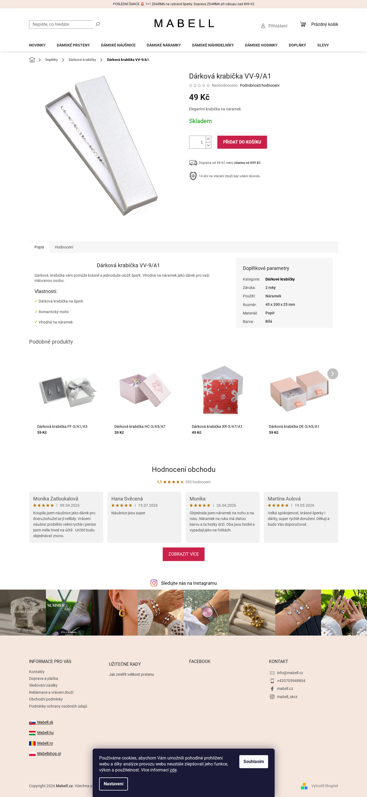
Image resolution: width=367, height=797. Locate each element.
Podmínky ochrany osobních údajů (58, 706)
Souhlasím (253, 761)
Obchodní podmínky (46, 699)
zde (173, 770)
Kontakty (37, 672)
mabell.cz (285, 688)
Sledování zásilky (43, 685)
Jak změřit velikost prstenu (131, 674)
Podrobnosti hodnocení (259, 85)
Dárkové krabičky (280, 279)
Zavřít (218, 193)
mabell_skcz (287, 697)
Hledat (97, 23)
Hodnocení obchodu (183, 469)
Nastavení (113, 783)
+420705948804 (291, 680)
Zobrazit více (183, 554)
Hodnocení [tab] (64, 247)
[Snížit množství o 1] (208, 145)
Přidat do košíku (242, 142)
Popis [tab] (39, 247)
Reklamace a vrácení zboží (51, 692)
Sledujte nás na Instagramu (189, 583)
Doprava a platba (43, 678)
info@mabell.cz (290, 673)
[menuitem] (37, 43)
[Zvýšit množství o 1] (208, 139)
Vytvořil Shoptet (324, 786)
